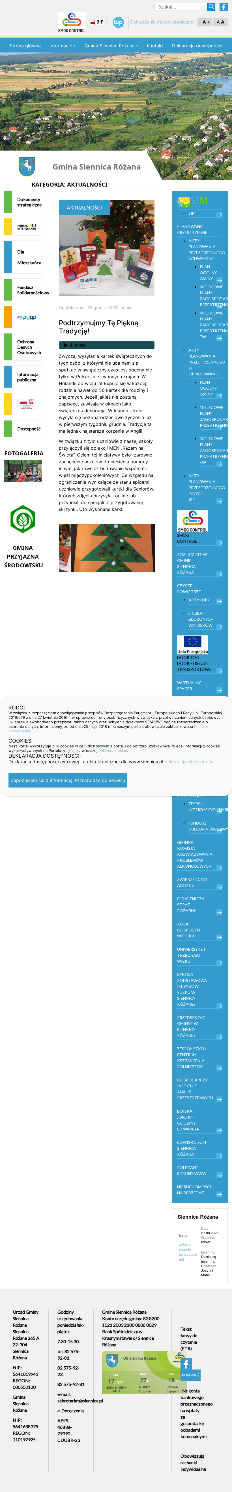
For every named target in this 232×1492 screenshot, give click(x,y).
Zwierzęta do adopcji (192, 882)
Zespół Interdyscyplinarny (205, 806)
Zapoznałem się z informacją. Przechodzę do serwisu (68, 780)
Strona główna (25, 45)
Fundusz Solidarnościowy (29, 289)
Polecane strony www (191, 1170)
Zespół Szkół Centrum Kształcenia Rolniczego (192, 1057)
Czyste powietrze (189, 588)
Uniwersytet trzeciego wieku (191, 955)
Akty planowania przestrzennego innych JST (205, 487)
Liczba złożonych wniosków (200, 619)
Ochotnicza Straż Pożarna (191, 904)
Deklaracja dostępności (197, 45)
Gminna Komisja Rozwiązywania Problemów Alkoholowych (194, 854)
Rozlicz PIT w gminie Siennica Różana (192, 563)
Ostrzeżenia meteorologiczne (161, 22)
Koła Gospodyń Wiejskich (188, 930)
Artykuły (199, 599)
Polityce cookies (112, 750)
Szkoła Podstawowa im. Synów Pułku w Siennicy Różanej (192, 989)
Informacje (61, 45)
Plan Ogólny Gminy (208, 272)
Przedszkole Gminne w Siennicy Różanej (191, 1026)
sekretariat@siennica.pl (80, 1400)
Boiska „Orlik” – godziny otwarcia (188, 1120)
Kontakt (155, 45)
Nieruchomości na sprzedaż (194, 1189)
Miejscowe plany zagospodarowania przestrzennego (211, 295)
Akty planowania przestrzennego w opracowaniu (205, 362)
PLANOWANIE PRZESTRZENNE (192, 229)
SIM (192, 213)
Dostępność (28, 428)
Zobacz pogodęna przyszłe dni (188, 1252)
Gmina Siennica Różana (110, 45)
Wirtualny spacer (189, 685)
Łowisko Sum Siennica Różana (191, 1148)
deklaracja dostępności (189, 761)
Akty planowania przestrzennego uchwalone (205, 249)
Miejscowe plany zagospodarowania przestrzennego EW (211, 324)
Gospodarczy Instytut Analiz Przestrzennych (195, 1088)
